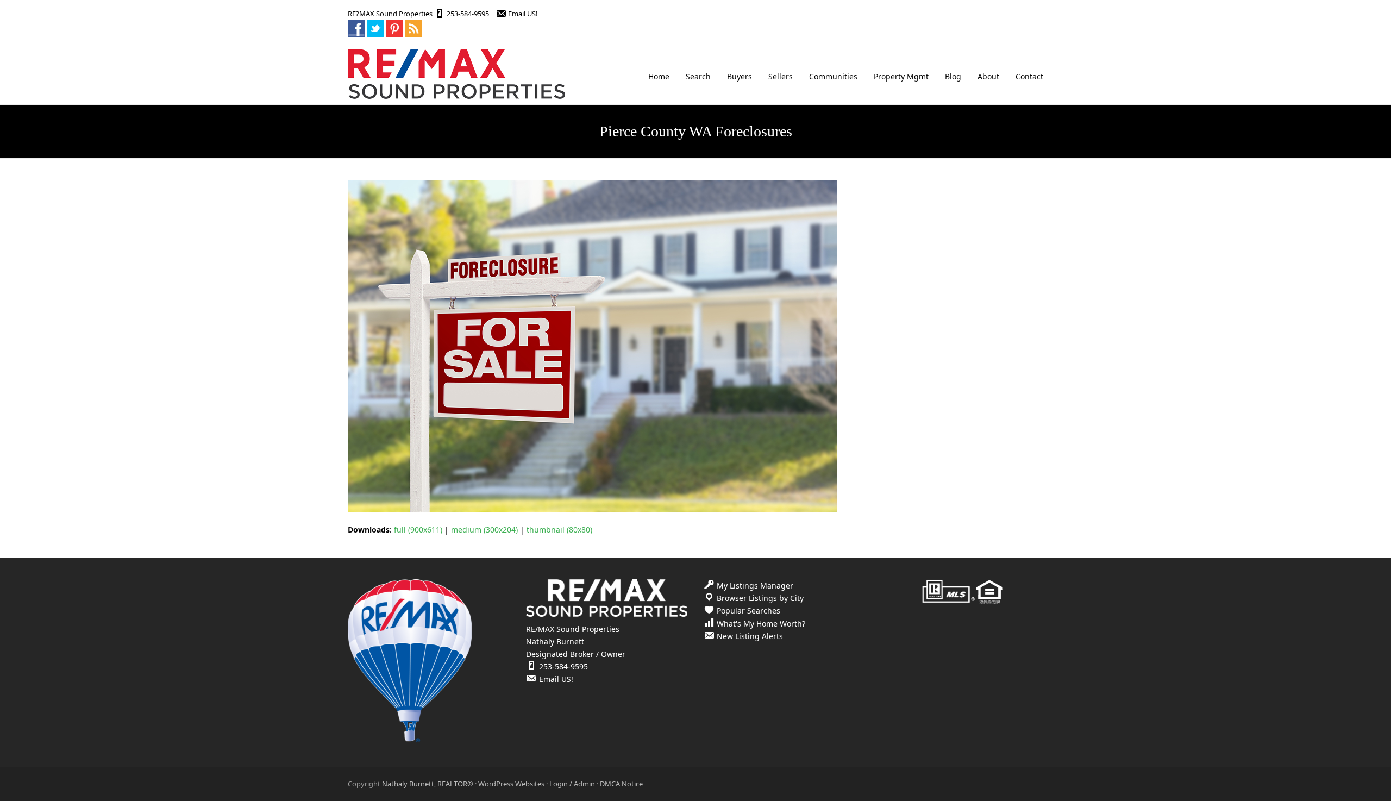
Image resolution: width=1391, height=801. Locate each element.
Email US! (522, 13)
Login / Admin (572, 784)
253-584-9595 (468, 13)
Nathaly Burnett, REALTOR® (427, 784)
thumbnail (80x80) (559, 529)
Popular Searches (748, 610)
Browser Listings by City (760, 598)
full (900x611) (418, 529)
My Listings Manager (755, 585)
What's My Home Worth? (761, 623)
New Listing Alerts (750, 636)
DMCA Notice (621, 784)
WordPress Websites (511, 784)
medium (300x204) (484, 529)
